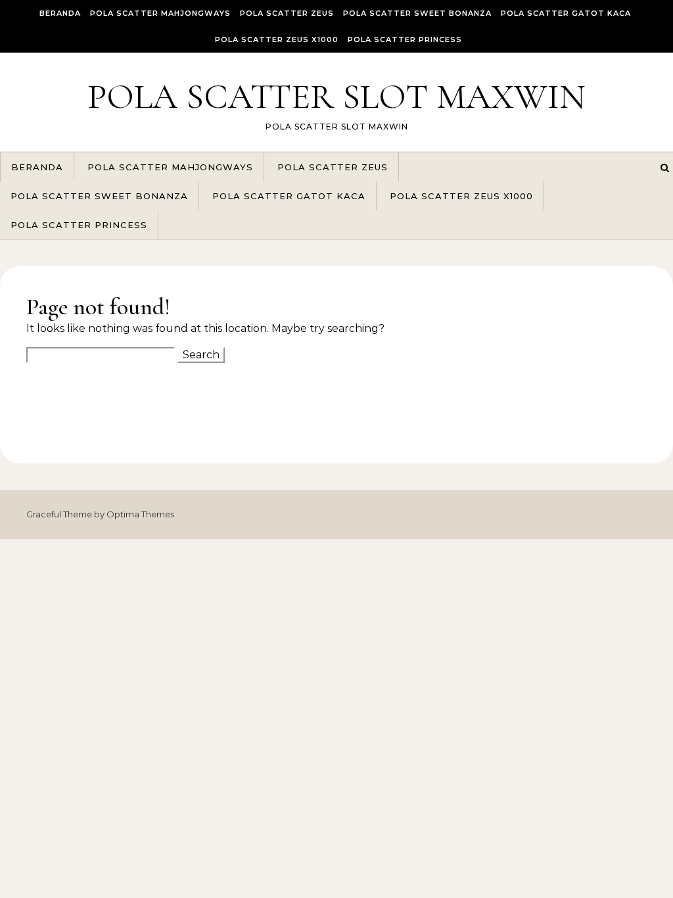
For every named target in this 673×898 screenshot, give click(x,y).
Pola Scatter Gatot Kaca (566, 13)
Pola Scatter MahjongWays (160, 13)
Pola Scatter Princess (405, 39)
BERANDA (60, 13)
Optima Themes (140, 514)
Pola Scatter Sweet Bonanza (417, 13)
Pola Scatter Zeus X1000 (276, 39)
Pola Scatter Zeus (287, 13)
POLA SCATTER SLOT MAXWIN (336, 96)
